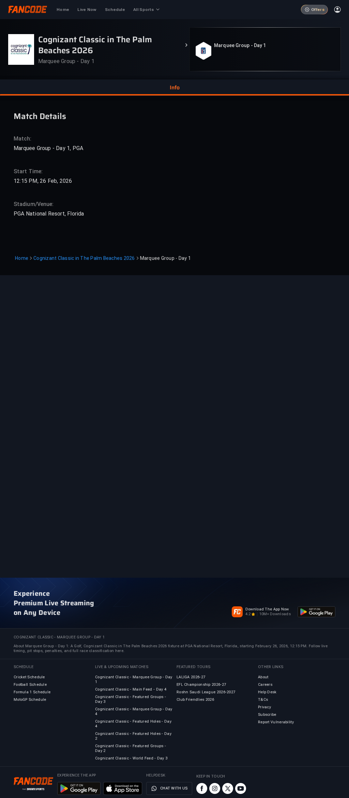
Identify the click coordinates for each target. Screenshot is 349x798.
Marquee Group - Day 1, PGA (48, 148)
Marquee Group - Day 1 (240, 45)
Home (21, 258)
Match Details (40, 116)
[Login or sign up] (337, 9)
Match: (23, 138)
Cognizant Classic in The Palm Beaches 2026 (84, 258)
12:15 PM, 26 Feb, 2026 (43, 181)
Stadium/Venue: (34, 204)
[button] (174, 87)
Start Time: (28, 171)
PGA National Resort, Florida (49, 213)
